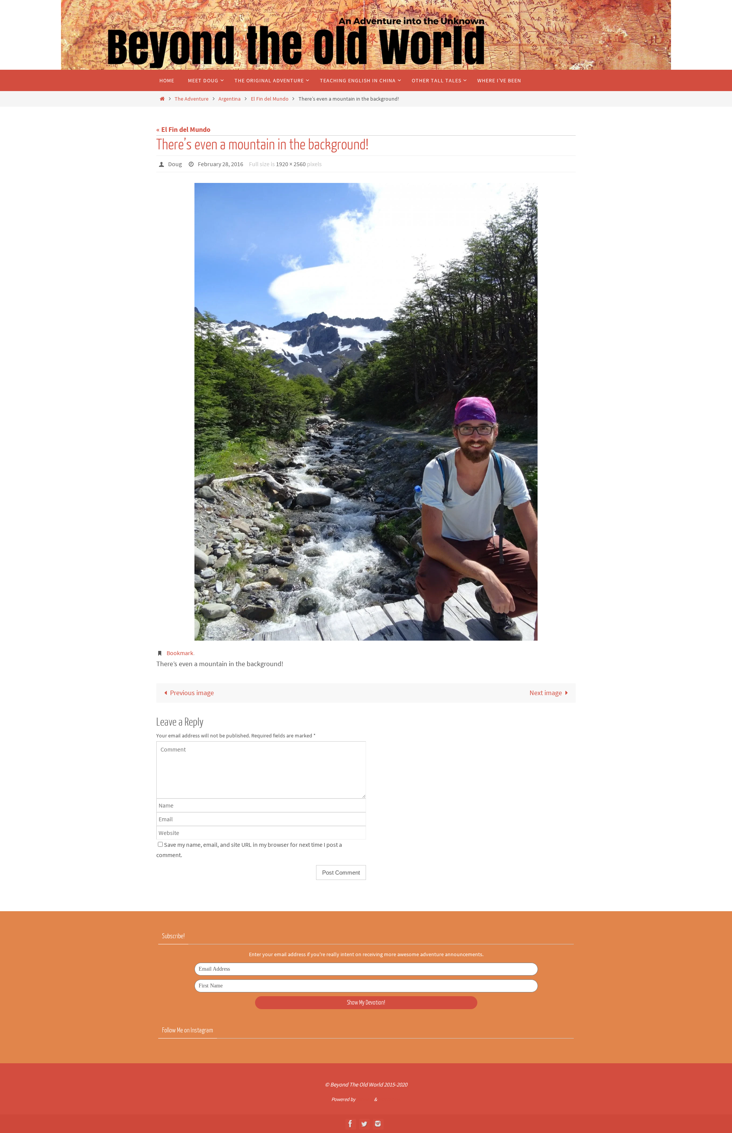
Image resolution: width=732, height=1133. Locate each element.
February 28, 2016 (220, 164)
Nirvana (364, 1099)
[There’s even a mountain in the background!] (366, 411)
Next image (546, 692)
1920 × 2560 (291, 164)
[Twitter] (364, 1123)
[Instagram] (378, 1123)
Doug (175, 164)
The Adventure (192, 98)
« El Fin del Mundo (183, 129)
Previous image (192, 692)
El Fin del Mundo (270, 98)
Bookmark (180, 653)
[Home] (162, 98)
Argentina (229, 98)
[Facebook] (350, 1123)
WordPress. (389, 1099)
